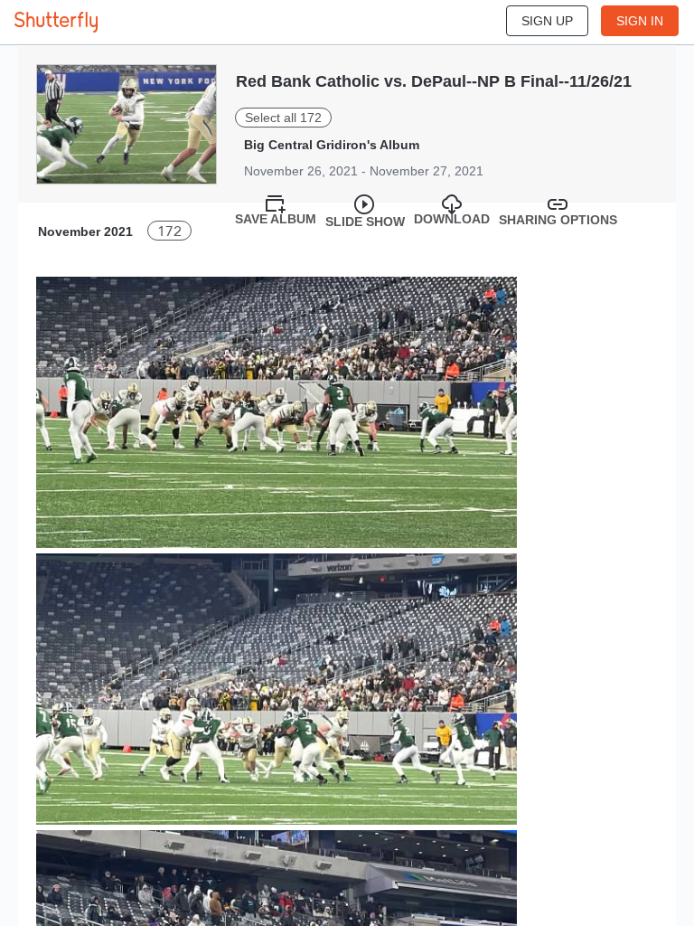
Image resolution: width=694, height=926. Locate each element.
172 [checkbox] (169, 231)
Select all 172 (283, 117)
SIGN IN (639, 21)
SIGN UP (547, 21)
